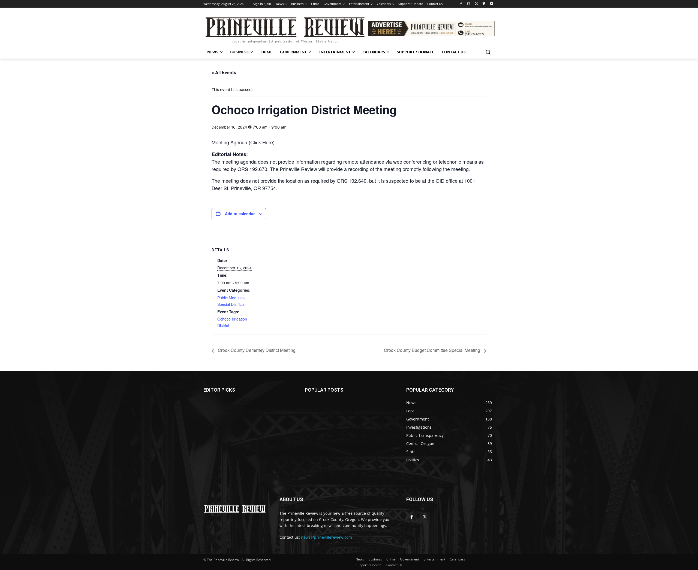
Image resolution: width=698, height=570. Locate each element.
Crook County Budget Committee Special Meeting (432, 350)
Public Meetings (231, 297)
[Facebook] (461, 4)
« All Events (224, 72)
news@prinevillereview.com (326, 537)
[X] (476, 4)
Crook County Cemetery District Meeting (256, 350)
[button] (488, 52)
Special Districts (231, 304)
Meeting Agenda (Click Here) (243, 142)
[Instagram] (469, 4)
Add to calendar (240, 213)
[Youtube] (491, 4)
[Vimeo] (484, 4)
